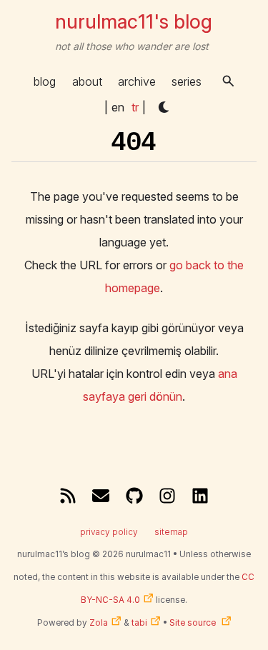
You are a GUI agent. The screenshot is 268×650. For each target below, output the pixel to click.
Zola (98, 623)
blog (45, 81)
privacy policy (109, 532)
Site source (193, 623)
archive (137, 81)
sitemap (171, 532)
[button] (228, 81)
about (87, 81)
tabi (139, 623)
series (187, 81)
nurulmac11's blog (133, 22)
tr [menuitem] (135, 107)
